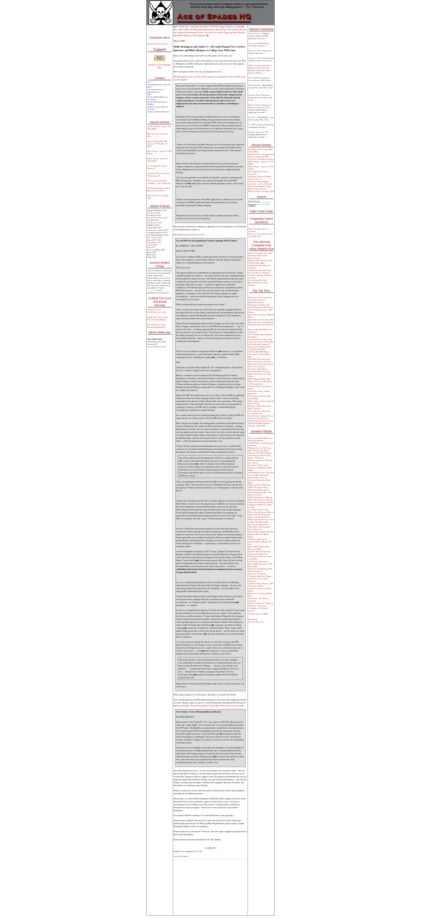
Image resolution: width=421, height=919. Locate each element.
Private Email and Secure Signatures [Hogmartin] (156, 325)
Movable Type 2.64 (255, 622)
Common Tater (254, 95)
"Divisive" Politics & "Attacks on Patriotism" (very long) (260, 604)
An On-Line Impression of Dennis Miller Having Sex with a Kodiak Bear (260, 563)
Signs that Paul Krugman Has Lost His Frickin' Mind (259, 347)
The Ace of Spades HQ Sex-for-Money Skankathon (260, 439)
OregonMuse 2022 (154, 242)
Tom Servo (252, 50)
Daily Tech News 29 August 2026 (261, 191)
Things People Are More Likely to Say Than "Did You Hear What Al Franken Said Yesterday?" (261, 341)
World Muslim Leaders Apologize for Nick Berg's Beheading (261, 473)
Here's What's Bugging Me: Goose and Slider (258, 547)
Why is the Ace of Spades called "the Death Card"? (260, 235)
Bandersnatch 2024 (154, 222)
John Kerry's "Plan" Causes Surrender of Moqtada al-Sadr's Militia (260, 467)
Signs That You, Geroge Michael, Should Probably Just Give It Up (261, 323)
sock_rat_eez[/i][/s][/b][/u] (258, 43)
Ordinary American (255, 132)
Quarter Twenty (254, 33)
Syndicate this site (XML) (258, 614)
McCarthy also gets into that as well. (189, 234)
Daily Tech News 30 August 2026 (261, 154)
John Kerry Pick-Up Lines (258, 418)
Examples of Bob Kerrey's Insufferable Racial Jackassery (259, 370)
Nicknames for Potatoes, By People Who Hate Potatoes (261, 306)
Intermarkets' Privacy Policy (157, 43)
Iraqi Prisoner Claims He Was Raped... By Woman (259, 456)
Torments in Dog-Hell (256, 425)
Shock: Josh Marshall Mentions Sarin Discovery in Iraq (261, 518)
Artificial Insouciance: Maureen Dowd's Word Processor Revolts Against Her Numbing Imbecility (260, 499)
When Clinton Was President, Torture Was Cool (259, 528)
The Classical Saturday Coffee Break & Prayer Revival (158, 189)
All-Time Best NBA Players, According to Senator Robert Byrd (259, 354)
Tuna (250, 77)
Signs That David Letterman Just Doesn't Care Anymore (260, 365)
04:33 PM (198, 851)
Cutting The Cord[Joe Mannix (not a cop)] (156, 310)
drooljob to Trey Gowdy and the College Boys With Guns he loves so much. (212, 705)
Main (187, 29)
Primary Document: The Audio (260, 253)
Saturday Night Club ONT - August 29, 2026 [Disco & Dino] (157, 143)
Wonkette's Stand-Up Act (257, 539)
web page (252, 58)
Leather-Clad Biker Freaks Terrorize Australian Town (258, 523)
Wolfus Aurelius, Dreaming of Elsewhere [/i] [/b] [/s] (259, 66)
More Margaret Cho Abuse (258, 450)
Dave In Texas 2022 (154, 237)
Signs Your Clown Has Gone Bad (261, 319)
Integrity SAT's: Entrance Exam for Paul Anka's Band (260, 261)
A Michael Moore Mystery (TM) (260, 583)
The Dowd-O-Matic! (256, 586)
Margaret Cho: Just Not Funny (260, 448)
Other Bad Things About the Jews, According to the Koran (259, 360)
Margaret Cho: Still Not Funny (260, 453)
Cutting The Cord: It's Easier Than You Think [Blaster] (157, 318)
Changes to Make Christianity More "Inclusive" (259, 407)
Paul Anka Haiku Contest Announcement (258, 256)
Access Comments (181, 856)
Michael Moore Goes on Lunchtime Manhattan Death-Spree (259, 480)
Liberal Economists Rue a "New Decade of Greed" (260, 493)
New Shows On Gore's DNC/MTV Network (256, 301)
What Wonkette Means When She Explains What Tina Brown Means (261, 534)
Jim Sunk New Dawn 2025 (157, 217)
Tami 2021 (151, 247)
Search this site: (254, 201)
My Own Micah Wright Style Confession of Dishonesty (259, 552)
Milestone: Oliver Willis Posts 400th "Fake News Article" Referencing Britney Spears (259, 487)
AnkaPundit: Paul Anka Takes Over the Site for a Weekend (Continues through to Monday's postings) (260, 274)
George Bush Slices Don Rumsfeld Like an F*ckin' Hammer (258, 282)
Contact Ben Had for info (156, 346)
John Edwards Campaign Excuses (261, 416)
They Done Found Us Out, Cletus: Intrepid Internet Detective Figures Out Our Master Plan (261, 512)
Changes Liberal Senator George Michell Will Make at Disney (260, 421)
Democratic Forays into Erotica (260, 297)
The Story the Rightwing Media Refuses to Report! (260, 569)
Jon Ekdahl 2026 (153, 212)
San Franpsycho (254, 85)
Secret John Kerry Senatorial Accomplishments (259, 412)
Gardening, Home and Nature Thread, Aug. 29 (158, 174)
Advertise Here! (159, 37)
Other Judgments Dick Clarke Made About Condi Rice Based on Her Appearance (260, 381)
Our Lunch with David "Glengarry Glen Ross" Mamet (259, 574)
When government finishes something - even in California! (159, 181)
